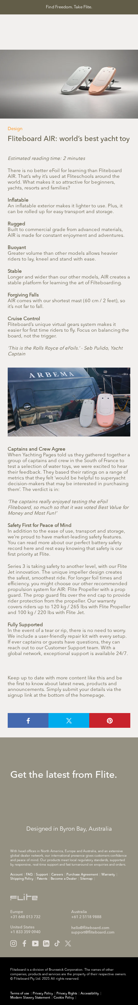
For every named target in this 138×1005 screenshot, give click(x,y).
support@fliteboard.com (93, 932)
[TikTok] (57, 943)
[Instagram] (13, 943)
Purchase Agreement (82, 874)
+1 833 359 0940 (25, 932)
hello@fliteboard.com (90, 928)
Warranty (108, 874)
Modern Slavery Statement (30, 997)
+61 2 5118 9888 (86, 917)
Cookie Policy (64, 997)
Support (42, 874)
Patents (42, 878)
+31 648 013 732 (25, 917)
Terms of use (19, 993)
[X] (68, 943)
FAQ (29, 874)
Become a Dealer (64, 878)
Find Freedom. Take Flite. (69, 7)
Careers (57, 874)
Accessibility (90, 993)
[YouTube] (35, 943)
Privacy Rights (66, 993)
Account (16, 874)
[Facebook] (24, 943)
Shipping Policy (21, 878)
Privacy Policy (43, 993)
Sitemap (86, 878)
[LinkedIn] (46, 943)
